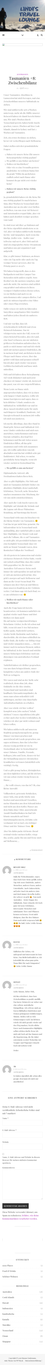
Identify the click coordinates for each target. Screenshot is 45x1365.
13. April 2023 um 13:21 (20, 870)
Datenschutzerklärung (33, 1361)
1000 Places (7, 1265)
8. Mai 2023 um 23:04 (19, 1069)
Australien (22, 74)
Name (5, 1118)
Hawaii (5, 1302)
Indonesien (7, 1308)
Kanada (5, 1319)
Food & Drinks (9, 1271)
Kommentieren (8, 1167)
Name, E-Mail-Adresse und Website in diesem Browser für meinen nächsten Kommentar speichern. (21, 1160)
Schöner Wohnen (10, 1276)
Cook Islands (8, 1297)
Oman (5, 1336)
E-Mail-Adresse (9, 1130)
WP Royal (19, 1361)
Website (5, 1142)
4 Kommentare (36, 850)
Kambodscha (8, 1314)
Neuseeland (7, 1330)
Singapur (6, 1341)
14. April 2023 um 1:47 (20, 985)
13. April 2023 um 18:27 (20, 945)
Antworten (18, 873)
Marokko (6, 1325)
